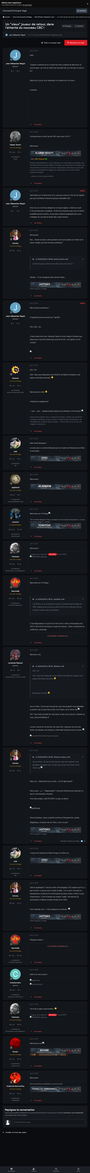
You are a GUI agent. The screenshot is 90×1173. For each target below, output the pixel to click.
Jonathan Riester (15, 663)
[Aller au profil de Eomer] (15, 1043)
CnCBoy (76, 841)
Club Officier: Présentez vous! (51, 35)
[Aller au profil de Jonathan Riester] (15, 654)
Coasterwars (15, 983)
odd (15, 451)
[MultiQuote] (31, 124)
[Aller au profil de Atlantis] (15, 369)
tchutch (15, 522)
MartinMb (15, 591)
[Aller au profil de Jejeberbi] (15, 479)
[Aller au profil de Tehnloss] (15, 548)
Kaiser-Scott (15, 145)
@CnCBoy (52, 554)
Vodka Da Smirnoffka (15, 1086)
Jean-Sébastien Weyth (17, 35)
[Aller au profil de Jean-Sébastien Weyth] (6, 35)
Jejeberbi (15, 487)
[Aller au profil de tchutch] (15, 513)
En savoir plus (5, 4)
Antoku (15, 243)
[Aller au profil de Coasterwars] (15, 974)
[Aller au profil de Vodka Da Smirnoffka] (15, 1077)
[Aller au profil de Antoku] (15, 234)
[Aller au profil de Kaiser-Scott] (15, 136)
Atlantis (15, 378)
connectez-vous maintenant (73, 1113)
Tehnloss (15, 557)
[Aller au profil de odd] (15, 443)
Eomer (15, 1052)
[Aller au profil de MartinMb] (15, 582)
